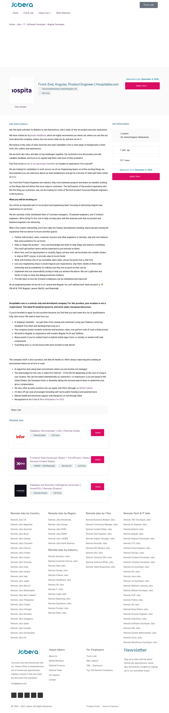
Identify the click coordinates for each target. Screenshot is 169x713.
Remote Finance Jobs (58, 575)
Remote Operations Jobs (59, 603)
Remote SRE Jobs (131, 628)
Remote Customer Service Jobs (63, 561)
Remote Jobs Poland (20, 604)
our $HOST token (84, 388)
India (43, 435)
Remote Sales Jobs (57, 613)
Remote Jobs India (19, 567)
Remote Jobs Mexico (20, 585)
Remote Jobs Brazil (20, 534)
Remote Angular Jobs (133, 534)
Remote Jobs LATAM (58, 538)
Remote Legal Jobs (57, 594)
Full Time (46, 93)
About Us (53, 656)
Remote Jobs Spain (20, 623)
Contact (52, 680)
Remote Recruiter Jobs (96, 543)
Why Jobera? (92, 661)
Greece (44, 493)
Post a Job (91, 656)
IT (24, 24)
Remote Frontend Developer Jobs (139, 557)
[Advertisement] (84, 46)
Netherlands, (55, 89)
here (14, 177)
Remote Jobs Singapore (22, 619)
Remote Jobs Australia (21, 529)
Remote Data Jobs (56, 565)
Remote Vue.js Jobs (132, 637)
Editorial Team (55, 670)
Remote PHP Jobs (132, 595)
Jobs (19, 24)
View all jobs (20, 107)
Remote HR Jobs (56, 584)
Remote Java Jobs (132, 576)
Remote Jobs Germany (21, 562)
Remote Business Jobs (59, 556)
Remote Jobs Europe (58, 524)
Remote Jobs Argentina (21, 524)
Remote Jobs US (18, 520)
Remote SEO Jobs (94, 553)
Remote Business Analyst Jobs (100, 520)
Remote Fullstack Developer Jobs (139, 562)
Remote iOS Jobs (131, 571)
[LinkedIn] (20, 695)
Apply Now (141, 85)
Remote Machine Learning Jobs (138, 585)
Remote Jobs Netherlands (23, 590)
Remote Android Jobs (133, 529)
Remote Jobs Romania (21, 614)
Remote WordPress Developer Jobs (140, 642)
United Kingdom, (67, 89)
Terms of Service (110, 706)
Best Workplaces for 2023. (52, 399)
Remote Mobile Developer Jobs (138, 590)
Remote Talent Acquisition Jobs (100, 567)
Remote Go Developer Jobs (136, 567)
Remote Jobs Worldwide (59, 520)
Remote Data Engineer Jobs (99, 534)
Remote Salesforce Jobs (135, 619)
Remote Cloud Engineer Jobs (136, 548)
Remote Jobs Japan (20, 581)
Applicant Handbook (36, 135)
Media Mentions (56, 661)
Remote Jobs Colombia (21, 543)
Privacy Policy (93, 706)
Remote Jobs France (20, 557)
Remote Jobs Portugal (21, 609)
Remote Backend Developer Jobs (139, 538)
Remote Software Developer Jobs (139, 623)
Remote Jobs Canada (20, 538)
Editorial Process (57, 665)
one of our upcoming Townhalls (40, 163)
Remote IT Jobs (55, 589)
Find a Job (28, 13)
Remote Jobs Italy (19, 576)
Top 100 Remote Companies (99, 670)
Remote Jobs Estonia (20, 548)
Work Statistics (63, 13)
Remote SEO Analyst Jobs (98, 548)
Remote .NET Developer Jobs (137, 520)
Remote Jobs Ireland (20, 571)
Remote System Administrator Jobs (140, 633)
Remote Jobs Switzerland (23, 633)
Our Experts (54, 675)
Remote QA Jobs (131, 604)
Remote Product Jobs (58, 608)
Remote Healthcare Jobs (59, 580)
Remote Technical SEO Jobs (99, 557)
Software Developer (36, 24)
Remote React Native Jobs (135, 609)
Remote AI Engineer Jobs (135, 524)
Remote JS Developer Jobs (136, 581)
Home (15, 13)
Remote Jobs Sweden (21, 628)
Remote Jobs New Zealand (23, 595)
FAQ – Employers (94, 665)
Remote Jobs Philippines (22, 600)
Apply (98, 432)
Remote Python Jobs (133, 600)
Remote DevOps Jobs (133, 553)
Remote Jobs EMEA (57, 534)
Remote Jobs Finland (20, 553)
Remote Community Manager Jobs (102, 524)
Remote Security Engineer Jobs (138, 614)
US (75, 89)
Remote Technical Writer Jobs (100, 562)
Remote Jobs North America (61, 543)
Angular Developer (55, 24)
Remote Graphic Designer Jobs (100, 538)
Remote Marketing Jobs (59, 599)
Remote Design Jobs (58, 570)
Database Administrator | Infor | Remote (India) (55, 430)
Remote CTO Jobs (131, 543)
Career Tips (44, 13)
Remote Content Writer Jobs (99, 529)
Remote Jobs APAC (57, 529)
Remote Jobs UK (18, 637)
